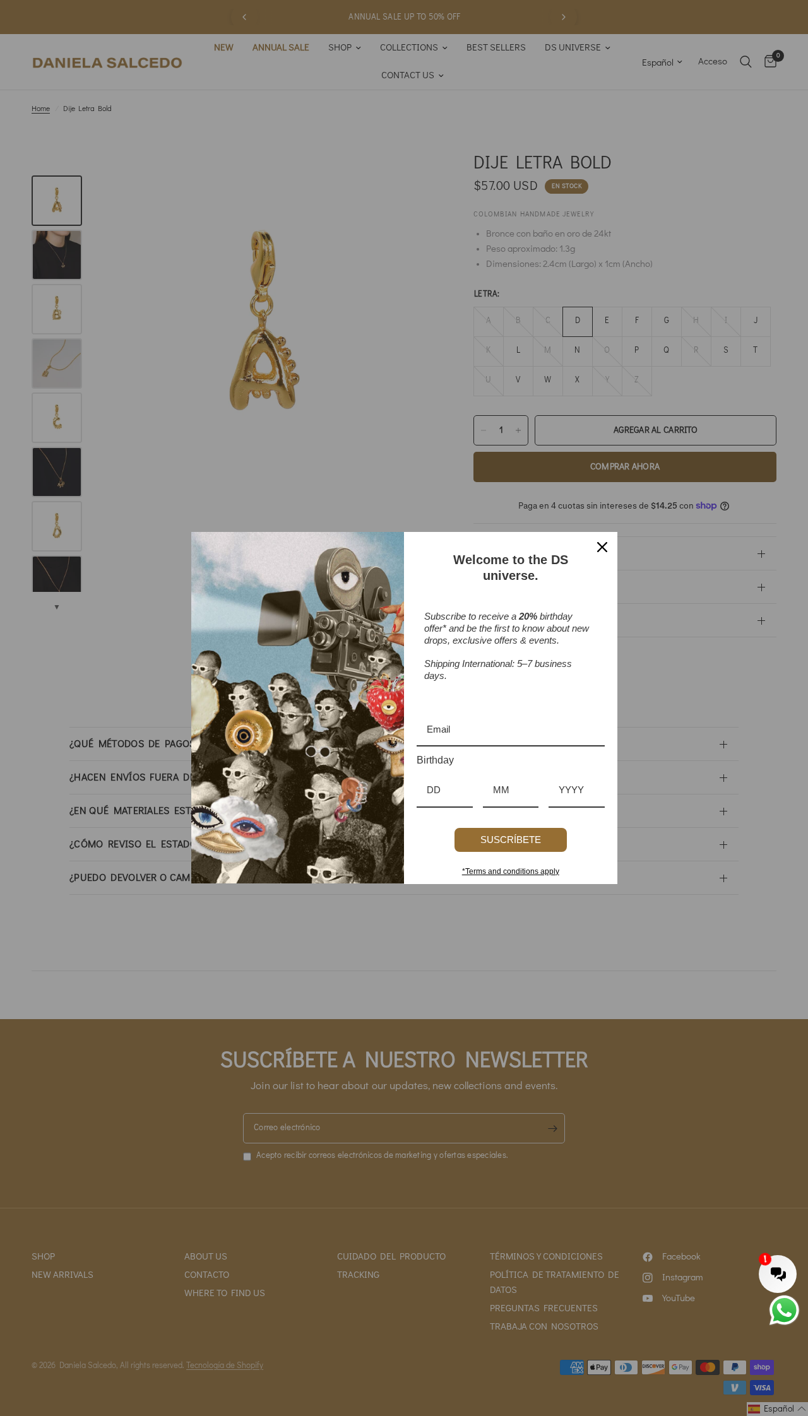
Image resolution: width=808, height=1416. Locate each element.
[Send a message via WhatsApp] (784, 1310)
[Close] (602, 547)
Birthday (435, 760)
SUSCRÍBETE (510, 839)
